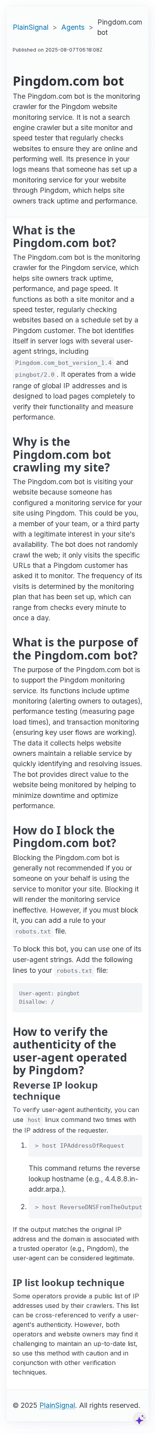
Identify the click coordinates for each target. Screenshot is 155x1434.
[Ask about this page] (140, 1419)
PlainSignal (30, 27)
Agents (73, 27)
